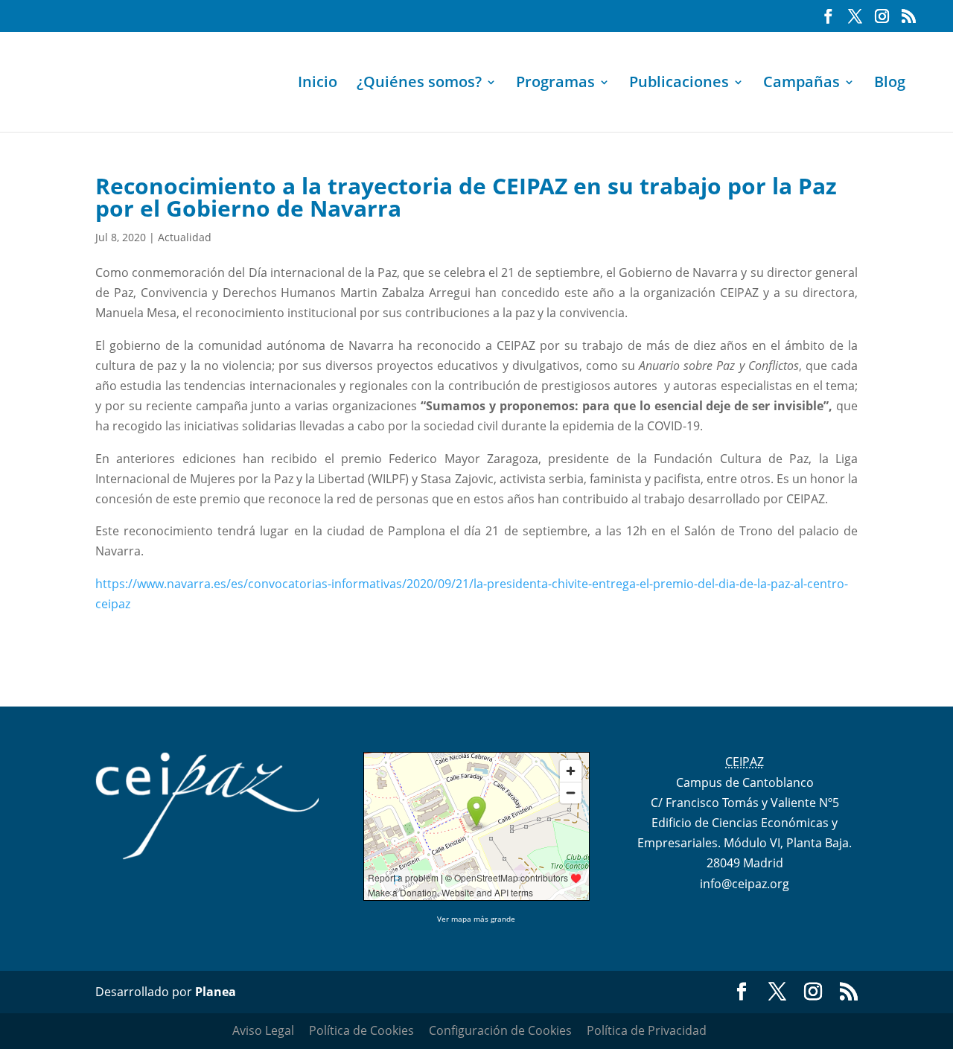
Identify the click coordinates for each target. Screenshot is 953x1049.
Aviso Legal (263, 1030)
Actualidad (184, 237)
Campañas (801, 84)
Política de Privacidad (647, 1030)
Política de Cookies (361, 1030)
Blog (889, 84)
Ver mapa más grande (476, 919)
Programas (555, 84)
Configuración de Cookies (500, 1030)
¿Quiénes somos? (419, 84)
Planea (215, 991)
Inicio (317, 84)
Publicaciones (679, 84)
